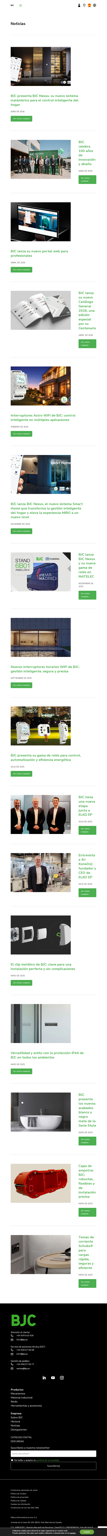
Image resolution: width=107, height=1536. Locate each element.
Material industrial (22, 1397)
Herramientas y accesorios (26, 1405)
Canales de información (20, 1504)
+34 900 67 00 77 (25, 1364)
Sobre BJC (17, 1417)
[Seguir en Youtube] (53, 1377)
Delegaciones (19, 1429)
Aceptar (87, 1532)
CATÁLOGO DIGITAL (21, 1437)
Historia (15, 1421)
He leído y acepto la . (36, 1460)
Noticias (15, 1425)
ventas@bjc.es (23, 1368)
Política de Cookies (18, 1493)
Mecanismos (18, 1393)
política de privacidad (47, 1460)
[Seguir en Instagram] (62, 1377)
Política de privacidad (19, 1497)
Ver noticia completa (21, 118)
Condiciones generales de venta (24, 1490)
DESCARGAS (17, 1441)
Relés (14, 1401)
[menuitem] (89, 5)
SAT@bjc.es (22, 1354)
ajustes (73, 1533)
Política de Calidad (18, 1500)
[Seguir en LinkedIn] (44, 1377)
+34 (25, 1335)
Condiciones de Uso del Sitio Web (25, 1507)
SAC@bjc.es (22, 1339)
